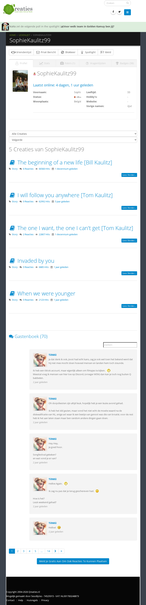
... (42, 551)
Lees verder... (129, 174)
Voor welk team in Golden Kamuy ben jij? (89, 26)
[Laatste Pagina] (61, 551)
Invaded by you (35, 260)
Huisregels (32, 600)
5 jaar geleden (62, 201)
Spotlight (90, 52)
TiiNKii (52, 354)
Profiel (23, 63)
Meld (107, 52)
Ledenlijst (24, 35)
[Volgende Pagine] (55, 551)
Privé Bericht (48, 52)
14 (48, 551)
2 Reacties (28, 234)
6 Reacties (28, 168)
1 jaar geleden (61, 267)
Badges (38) (126, 63)
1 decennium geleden (66, 168)
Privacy (45, 600)
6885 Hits (44, 267)
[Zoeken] (127, 3)
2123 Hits (44, 299)
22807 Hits (44, 234)
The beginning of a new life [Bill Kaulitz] (64, 162)
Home (12, 35)
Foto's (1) (69, 63)
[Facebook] (113, 11)
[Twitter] (119, 11)
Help (20, 600)
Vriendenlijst (23, 52)
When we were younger (45, 293)
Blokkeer (70, 52)
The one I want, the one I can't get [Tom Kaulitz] (74, 228)
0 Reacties (28, 201)
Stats (46, 63)
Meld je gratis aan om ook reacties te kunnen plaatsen (73, 561)
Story (15, 168)
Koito (13, 26)
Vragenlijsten (97, 63)
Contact (10, 600)
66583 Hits (44, 168)
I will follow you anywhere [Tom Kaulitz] (64, 195)
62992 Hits (44, 201)
